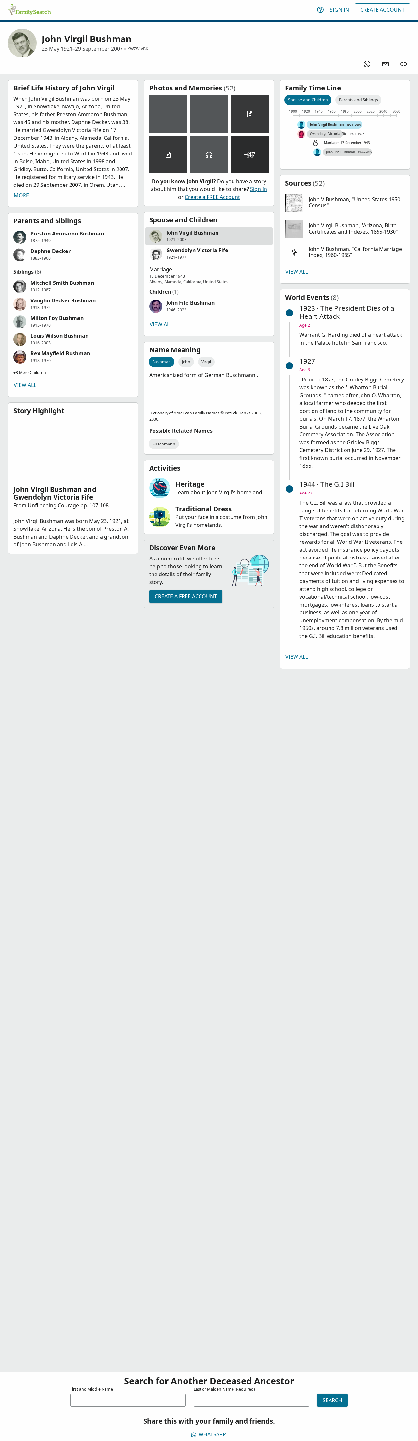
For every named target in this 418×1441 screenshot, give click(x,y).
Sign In (339, 9)
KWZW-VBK (137, 49)
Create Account (382, 9)
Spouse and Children (308, 100)
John (186, 361)
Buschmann (163, 444)
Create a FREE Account (212, 197)
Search (332, 1400)
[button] (73, 237)
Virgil (206, 361)
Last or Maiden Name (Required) (224, 1389)
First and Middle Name (91, 1389)
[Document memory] (250, 114)
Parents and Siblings (358, 100)
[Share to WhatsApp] (367, 64)
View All (25, 385)
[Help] (320, 9)
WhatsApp (212, 1434)
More (21, 195)
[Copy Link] (403, 64)
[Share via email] (385, 64)
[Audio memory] (209, 155)
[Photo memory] (168, 114)
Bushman (161, 361)
